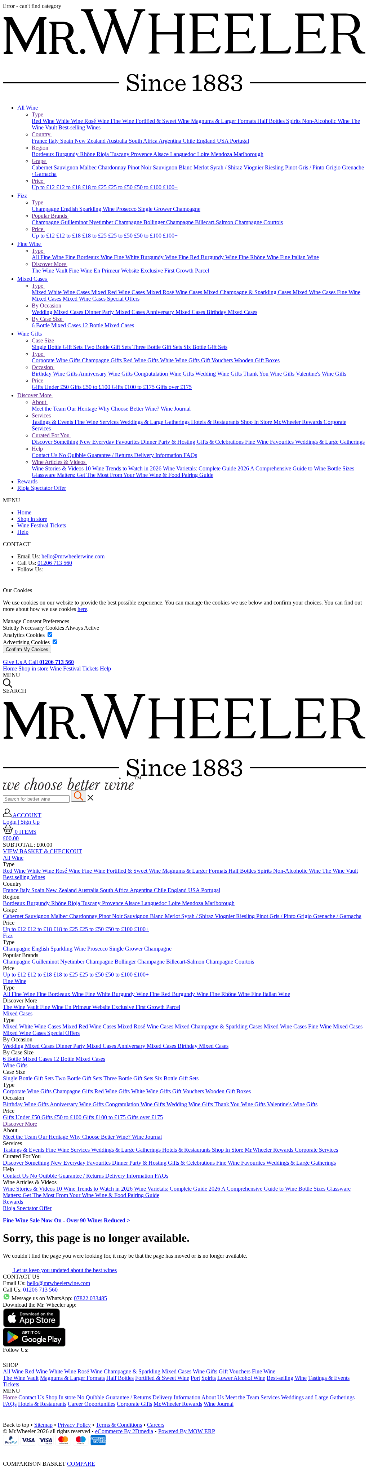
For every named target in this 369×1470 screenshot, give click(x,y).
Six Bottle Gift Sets (205, 347)
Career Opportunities (91, 1404)
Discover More (49, 264)
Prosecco (127, 209)
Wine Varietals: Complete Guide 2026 (206, 468)
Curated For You (51, 435)
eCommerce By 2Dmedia (124, 1431)
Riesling (275, 167)
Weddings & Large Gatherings (155, 422)
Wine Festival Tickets (41, 525)
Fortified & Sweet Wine (163, 121)
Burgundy (67, 154)
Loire (204, 154)
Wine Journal (176, 409)
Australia (118, 141)
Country (42, 134)
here (82, 609)
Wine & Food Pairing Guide (181, 475)
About (40, 402)
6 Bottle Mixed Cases (57, 325)
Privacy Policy (74, 1425)
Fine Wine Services (97, 422)
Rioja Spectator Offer (41, 488)
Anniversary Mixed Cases (176, 312)
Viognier (254, 167)
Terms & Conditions (119, 1425)
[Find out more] (72, 788)
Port (195, 1378)
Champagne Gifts (102, 360)
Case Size (43, 340)
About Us (212, 1397)
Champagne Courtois (259, 222)
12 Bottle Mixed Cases (108, 325)
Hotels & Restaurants (216, 422)
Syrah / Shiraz (227, 167)
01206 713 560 (54, 563)
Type (38, 114)
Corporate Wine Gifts (57, 360)
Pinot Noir (140, 167)
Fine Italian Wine (299, 257)
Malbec (89, 167)
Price (38, 181)
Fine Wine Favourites (270, 442)
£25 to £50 (121, 187)
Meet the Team (49, 409)
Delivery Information (158, 455)
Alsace (161, 154)
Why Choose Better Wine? (129, 409)
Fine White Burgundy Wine (146, 257)
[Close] (184, 1450)
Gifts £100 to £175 (134, 387)
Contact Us (45, 455)
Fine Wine (123, 121)
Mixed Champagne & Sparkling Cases (248, 292)
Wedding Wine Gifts (219, 374)
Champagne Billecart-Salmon (200, 222)
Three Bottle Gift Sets (157, 347)
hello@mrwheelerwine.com (73, 556)
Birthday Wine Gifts (55, 374)
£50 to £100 (148, 187)
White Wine (70, 121)
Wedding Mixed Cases (58, 312)
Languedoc (183, 154)
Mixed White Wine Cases (61, 292)
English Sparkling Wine (88, 209)
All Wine (28, 108)
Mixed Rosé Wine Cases (175, 292)
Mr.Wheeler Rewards (299, 422)
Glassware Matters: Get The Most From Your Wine (90, 475)
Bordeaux (43, 154)
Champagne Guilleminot (60, 222)
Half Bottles (271, 121)
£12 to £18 (69, 187)
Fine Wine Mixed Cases (335, 1026)
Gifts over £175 (174, 387)
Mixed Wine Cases (315, 292)
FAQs (190, 455)
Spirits (294, 121)
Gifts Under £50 (51, 387)
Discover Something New (62, 442)
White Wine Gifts (180, 360)
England (206, 141)
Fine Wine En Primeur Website (105, 270)
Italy (54, 141)
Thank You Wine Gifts (269, 374)
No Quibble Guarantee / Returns (96, 455)
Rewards (27, 481)
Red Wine (44, 121)
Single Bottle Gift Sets (58, 347)
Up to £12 (44, 187)
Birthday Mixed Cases (231, 312)
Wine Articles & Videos (59, 462)
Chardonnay (113, 167)
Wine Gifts (30, 334)
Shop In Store (257, 422)
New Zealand (91, 141)
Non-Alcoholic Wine (326, 121)
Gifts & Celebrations (221, 442)
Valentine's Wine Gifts (321, 374)
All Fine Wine (48, 257)
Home (24, 512)
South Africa (144, 141)
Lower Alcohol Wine (241, 1378)
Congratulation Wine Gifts (164, 374)
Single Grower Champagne (169, 209)
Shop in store (32, 519)
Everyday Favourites (116, 442)
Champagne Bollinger (140, 222)
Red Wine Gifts (141, 360)
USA (223, 141)
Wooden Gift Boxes (257, 360)
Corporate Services (316, 1150)
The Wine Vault (50, 270)
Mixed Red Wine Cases (118, 292)
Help (38, 449)
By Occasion (47, 305)
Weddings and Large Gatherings (318, 1397)
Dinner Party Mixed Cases (115, 312)
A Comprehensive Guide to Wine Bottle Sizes (302, 468)
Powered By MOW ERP (186, 1431)
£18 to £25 (95, 187)
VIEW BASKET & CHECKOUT (42, 851)
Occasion (43, 367)
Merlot (202, 167)
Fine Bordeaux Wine (89, 257)
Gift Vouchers (217, 360)
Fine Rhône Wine (259, 257)
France (40, 141)
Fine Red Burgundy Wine (208, 257)
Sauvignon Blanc (173, 167)
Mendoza (222, 154)
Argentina (171, 141)
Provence (142, 154)
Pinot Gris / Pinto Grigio (313, 167)
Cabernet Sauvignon (56, 167)
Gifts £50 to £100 (91, 387)
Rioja (103, 154)
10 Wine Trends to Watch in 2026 (124, 468)
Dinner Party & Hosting (169, 442)
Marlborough (248, 154)
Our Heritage (82, 409)
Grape (39, 161)
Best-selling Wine (287, 1378)
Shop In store (60, 1397)
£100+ (170, 187)
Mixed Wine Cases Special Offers (101, 299)
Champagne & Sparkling (132, 1371)
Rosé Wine (97, 121)
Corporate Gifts (134, 1404)
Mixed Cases (32, 279)
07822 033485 (90, 1298)
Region (41, 148)
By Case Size (48, 319)
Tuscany (120, 154)
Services (42, 415)
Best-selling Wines (79, 127)
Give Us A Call (38, 662)
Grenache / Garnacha (337, 916)
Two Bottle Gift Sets (108, 347)
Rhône (88, 154)
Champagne (46, 209)
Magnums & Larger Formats (224, 121)
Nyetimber (102, 222)
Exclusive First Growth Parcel (175, 270)
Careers (155, 1425)
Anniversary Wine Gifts (106, 374)
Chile (189, 141)
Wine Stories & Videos (58, 468)
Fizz (22, 195)
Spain (67, 141)
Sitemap (43, 1425)
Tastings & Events (53, 422)
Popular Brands (50, 216)
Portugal (239, 141)
